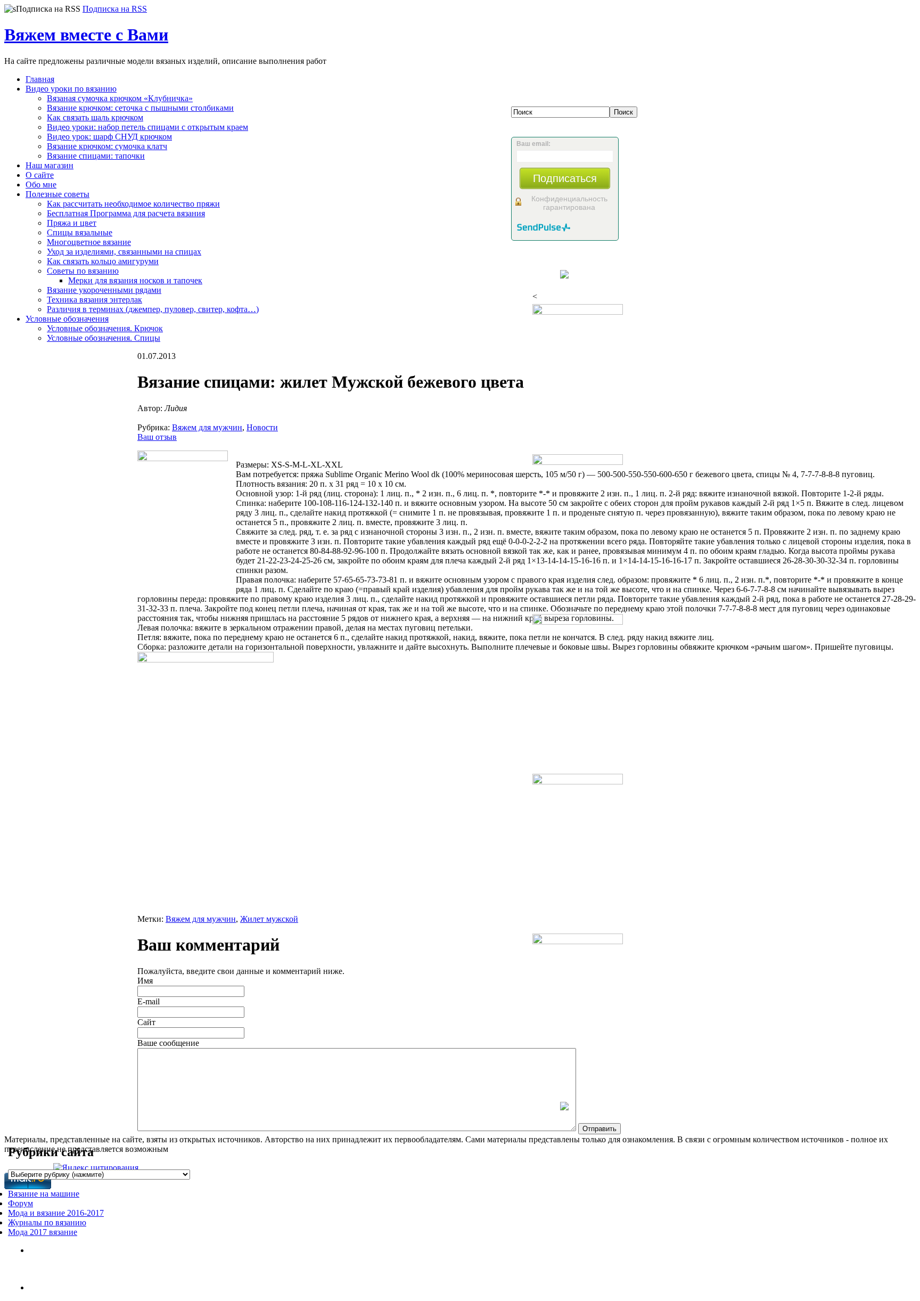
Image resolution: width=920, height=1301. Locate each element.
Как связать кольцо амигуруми (103, 261)
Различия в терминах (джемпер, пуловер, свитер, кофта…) (153, 309)
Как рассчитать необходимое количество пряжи (133, 203)
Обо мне (41, 184)
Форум (20, 1203)
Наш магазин (49, 165)
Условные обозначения (67, 318)
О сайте (40, 174)
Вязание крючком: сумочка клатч (107, 146)
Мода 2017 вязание (42, 1232)
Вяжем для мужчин (207, 427)
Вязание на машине (43, 1193)
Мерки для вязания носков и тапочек (135, 280)
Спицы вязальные (79, 232)
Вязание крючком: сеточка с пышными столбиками (140, 107)
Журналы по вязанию (47, 1222)
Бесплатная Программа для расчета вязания (126, 213)
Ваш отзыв (157, 436)
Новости (262, 427)
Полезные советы (57, 194)
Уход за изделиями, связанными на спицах (124, 251)
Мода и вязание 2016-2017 (56, 1212)
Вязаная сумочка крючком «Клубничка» (120, 98)
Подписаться (565, 178)
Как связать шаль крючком (95, 117)
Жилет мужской (269, 918)
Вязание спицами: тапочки (96, 155)
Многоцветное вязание (89, 242)
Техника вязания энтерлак (94, 299)
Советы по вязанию (83, 270)
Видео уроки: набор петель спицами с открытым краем (147, 127)
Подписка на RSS (115, 8)
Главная (40, 79)
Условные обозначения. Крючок (105, 328)
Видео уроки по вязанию (71, 88)
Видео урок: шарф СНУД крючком (109, 136)
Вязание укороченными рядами (104, 289)
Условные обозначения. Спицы (103, 337)
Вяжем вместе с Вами (86, 34)
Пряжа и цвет (71, 222)
